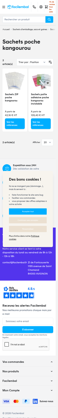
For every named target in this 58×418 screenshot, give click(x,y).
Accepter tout (28, 211)
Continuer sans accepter (28, 220)
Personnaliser (28, 229)
